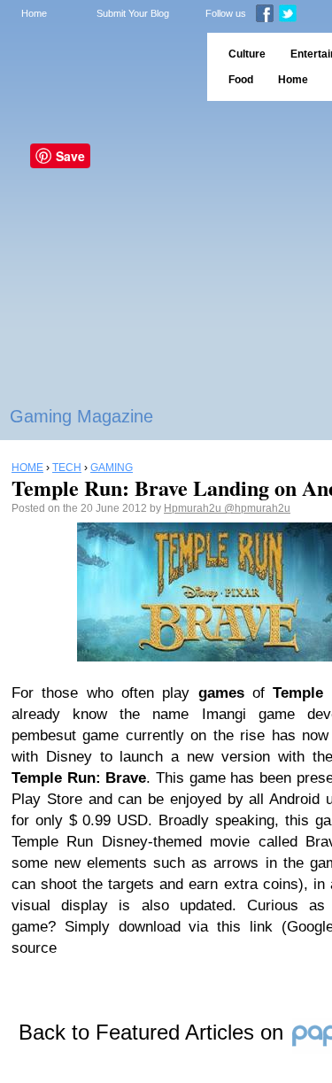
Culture (247, 54)
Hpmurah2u (194, 508)
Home (34, 13)
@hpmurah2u (257, 508)
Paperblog (98, 67)
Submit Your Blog (133, 13)
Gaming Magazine (81, 416)
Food (240, 79)
